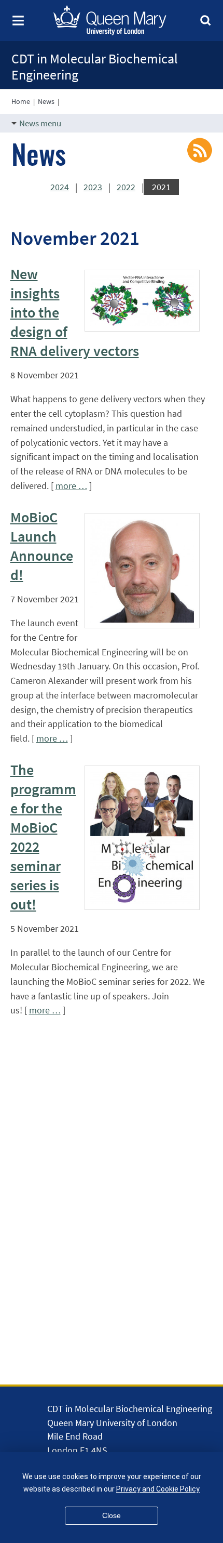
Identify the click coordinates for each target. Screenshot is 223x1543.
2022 (126, 187)
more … (71, 486)
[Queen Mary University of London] (118, 32)
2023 (92, 187)
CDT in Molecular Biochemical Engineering (94, 66)
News (46, 101)
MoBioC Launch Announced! (41, 546)
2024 (59, 187)
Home (20, 101)
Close (111, 1515)
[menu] (18, 24)
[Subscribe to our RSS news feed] (199, 149)
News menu (40, 123)
